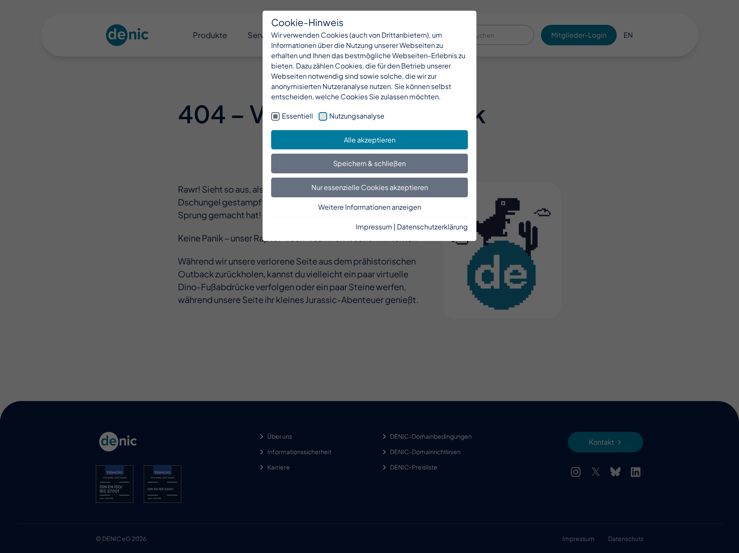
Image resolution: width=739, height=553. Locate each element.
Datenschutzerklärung (432, 226)
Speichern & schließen (369, 163)
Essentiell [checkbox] (297, 115)
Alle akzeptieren (370, 139)
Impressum (374, 226)
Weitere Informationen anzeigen (369, 206)
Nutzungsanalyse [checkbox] (356, 115)
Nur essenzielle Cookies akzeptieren (369, 187)
